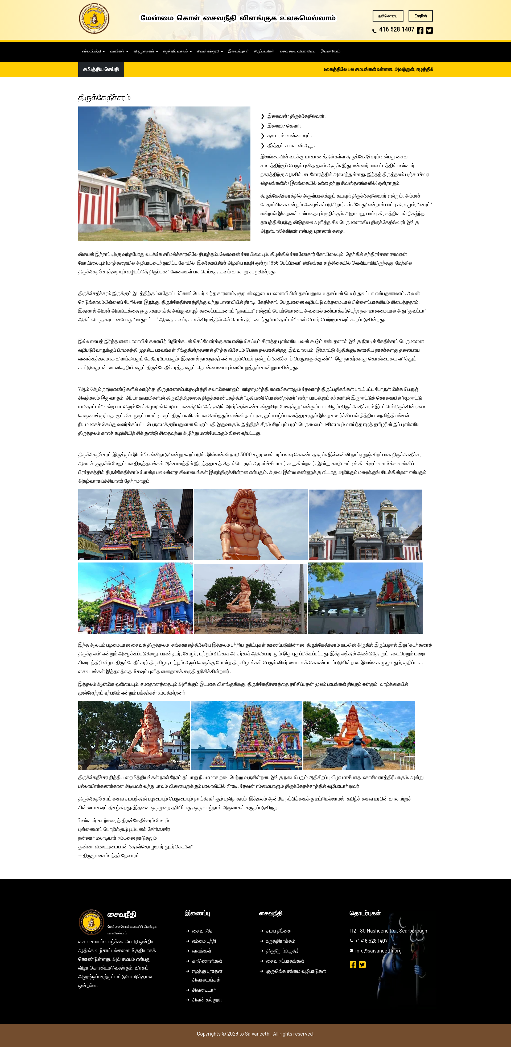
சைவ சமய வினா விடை (297, 51)
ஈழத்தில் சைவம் (175, 51)
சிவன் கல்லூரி (208, 51)
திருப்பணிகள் (264, 51)
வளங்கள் (117, 51)
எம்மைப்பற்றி (91, 51)
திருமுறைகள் (144, 51)
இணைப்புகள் (238, 51)
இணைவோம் (330, 51)
